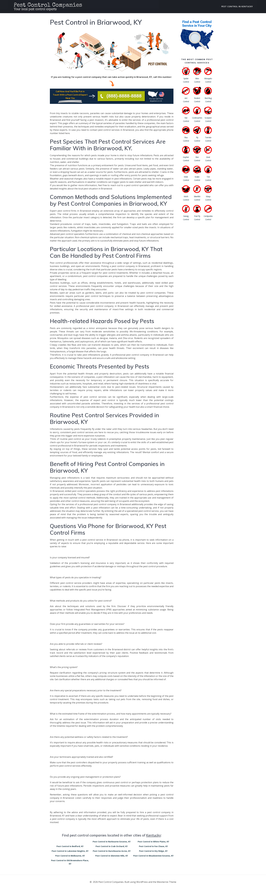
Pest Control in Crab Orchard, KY (112, 846)
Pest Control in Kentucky (237, 6)
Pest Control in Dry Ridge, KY (153, 851)
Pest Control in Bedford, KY (70, 846)
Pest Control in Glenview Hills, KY (111, 855)
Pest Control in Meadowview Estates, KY (153, 855)
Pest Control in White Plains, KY (153, 841)
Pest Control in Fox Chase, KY (153, 846)
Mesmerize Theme (166, 881)
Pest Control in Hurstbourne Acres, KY (112, 851)
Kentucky (153, 835)
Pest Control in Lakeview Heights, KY (70, 851)
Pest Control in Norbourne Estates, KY (112, 841)
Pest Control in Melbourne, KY (70, 855)
